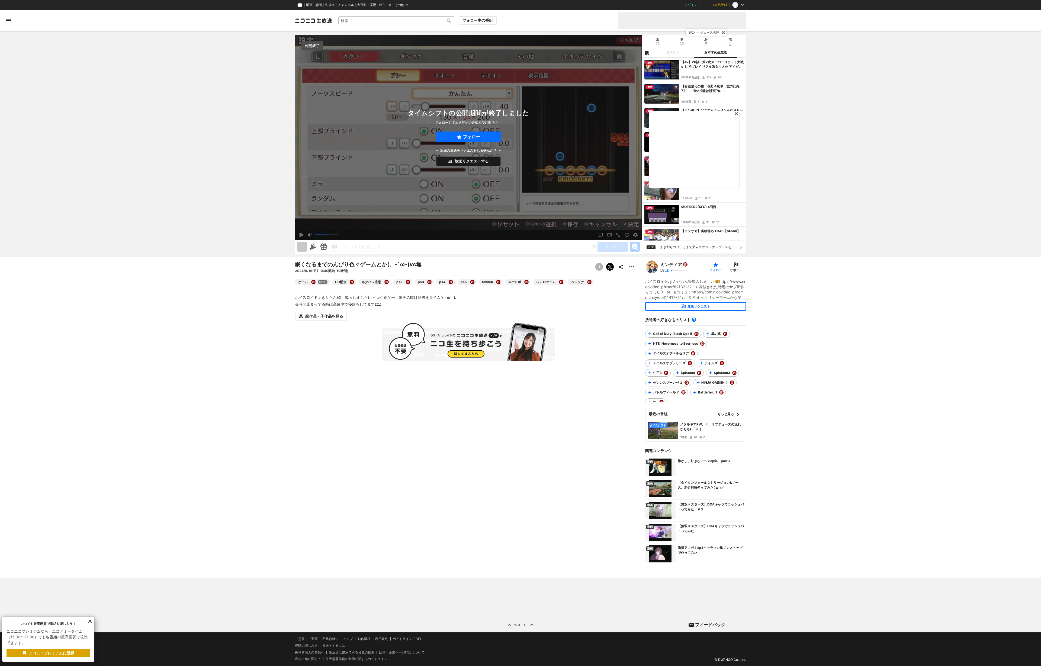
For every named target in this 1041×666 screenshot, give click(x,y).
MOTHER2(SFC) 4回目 (698, 207)
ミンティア (671, 264)
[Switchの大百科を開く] (498, 282)
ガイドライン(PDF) (407, 639)
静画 (319, 5)
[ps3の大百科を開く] (429, 282)
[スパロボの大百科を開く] (526, 282)
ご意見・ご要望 (306, 639)
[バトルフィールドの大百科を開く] (683, 392)
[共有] (621, 267)
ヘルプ (348, 639)
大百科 (362, 5)
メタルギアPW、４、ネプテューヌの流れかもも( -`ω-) (710, 426)
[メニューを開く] (8, 20)
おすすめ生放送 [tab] (715, 52)
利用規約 (381, 639)
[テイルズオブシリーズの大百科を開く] (690, 363)
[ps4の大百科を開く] (451, 282)
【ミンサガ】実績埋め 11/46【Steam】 (710, 231)
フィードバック (710, 624)
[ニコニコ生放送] (313, 20)
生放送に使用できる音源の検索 (351, 652)
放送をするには (333, 645)
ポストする (610, 267)
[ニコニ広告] (313, 247)
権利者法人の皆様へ (309, 652)
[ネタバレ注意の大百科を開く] (386, 282)
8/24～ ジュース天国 (704, 32)
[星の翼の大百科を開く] (725, 334)
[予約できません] (599, 267)
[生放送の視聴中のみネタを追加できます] (302, 247)
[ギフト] (324, 247)
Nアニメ (385, 5)
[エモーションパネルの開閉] (635, 247)
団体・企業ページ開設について (402, 652)
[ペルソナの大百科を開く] (589, 282)
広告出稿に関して (308, 659)
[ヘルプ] (694, 320)
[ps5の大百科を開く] (472, 282)
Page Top (521, 625)
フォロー (471, 137)
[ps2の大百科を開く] (408, 282)
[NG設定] (646, 52)
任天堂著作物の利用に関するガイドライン (356, 659)
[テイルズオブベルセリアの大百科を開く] (693, 353)
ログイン (690, 5)
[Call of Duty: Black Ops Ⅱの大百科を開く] (696, 334)
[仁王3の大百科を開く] (666, 373)
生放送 (330, 5)
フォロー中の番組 (477, 20)
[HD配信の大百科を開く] (352, 282)
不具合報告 (330, 639)
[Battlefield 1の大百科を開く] (721, 392)
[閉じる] (723, 32)
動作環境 (364, 639)
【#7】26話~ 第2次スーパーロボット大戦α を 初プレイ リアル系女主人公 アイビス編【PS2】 (712, 64)
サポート (736, 270)
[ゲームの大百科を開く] (313, 282)
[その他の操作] (631, 267)
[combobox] (396, 20)
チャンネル (346, 5)
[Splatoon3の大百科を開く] (734, 373)
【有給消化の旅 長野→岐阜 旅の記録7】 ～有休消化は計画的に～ (710, 88)
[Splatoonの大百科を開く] (699, 373)
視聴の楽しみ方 (306, 645)
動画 (309, 5)
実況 (373, 5)
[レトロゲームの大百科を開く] (561, 282)
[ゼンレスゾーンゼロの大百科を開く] (687, 382)
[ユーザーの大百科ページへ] (685, 264)
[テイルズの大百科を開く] (722, 363)
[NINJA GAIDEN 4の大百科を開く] (732, 382)
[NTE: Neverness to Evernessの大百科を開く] (702, 343)
